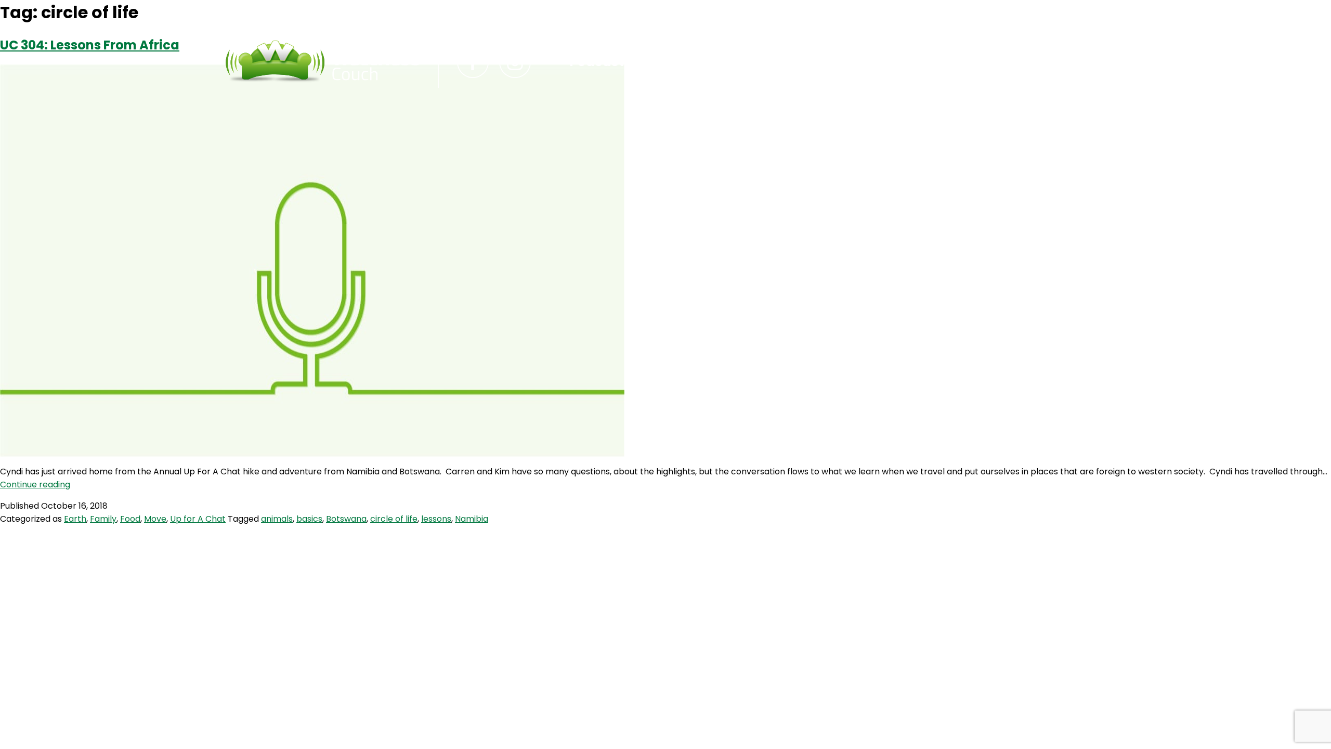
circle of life (393, 519)
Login (764, 62)
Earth (75, 519)
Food (130, 519)
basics (309, 519)
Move (155, 519)
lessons (436, 519)
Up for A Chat (198, 519)
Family (103, 519)
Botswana (346, 519)
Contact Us (689, 62)
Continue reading (35, 484)
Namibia (471, 519)
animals (277, 519)
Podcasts (601, 62)
